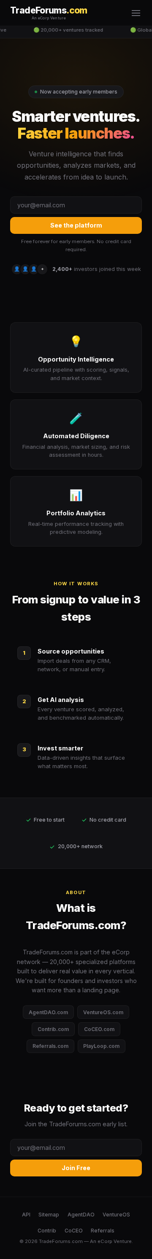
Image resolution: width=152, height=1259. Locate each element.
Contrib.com (53, 1029)
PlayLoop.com (101, 1046)
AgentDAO (81, 1214)
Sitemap (48, 1214)
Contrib (47, 1230)
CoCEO (74, 1230)
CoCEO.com (99, 1029)
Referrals (102, 1230)
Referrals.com (50, 1046)
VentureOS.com (103, 1012)
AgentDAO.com (48, 1012)
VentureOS (116, 1214)
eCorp (105, 1241)
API (26, 1214)
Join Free (76, 1167)
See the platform (76, 225)
